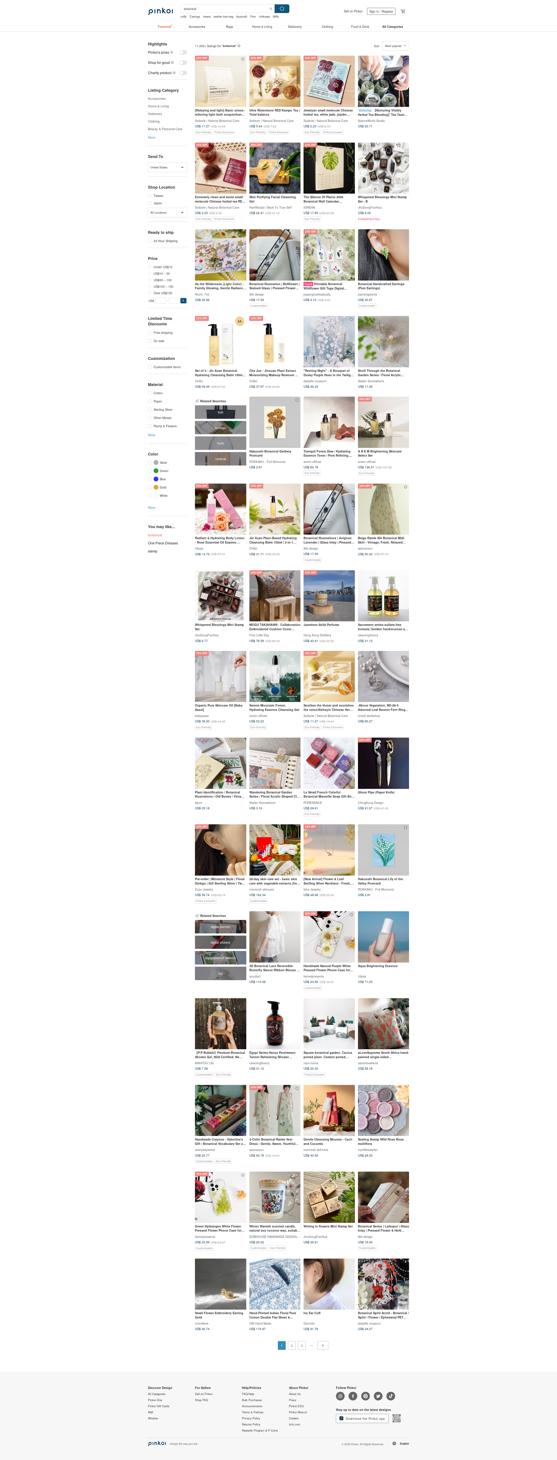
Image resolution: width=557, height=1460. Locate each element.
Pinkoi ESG (296, 1406)
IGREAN (309, 207)
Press (292, 1400)
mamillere (201, 1323)
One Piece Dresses (163, 542)
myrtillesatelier (368, 1149)
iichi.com (294, 1424)
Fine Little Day (259, 635)
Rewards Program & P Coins (260, 1430)
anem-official (312, 461)
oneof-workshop (369, 715)
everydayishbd (205, 1149)
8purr (198, 802)
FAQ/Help (248, 1393)
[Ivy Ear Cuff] (329, 1284)
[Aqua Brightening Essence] (383, 937)
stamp (152, 551)
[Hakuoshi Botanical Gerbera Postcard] (275, 422)
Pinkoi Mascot (298, 1412)
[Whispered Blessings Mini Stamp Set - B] (383, 168)
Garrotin (309, 1323)
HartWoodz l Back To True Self (270, 207)
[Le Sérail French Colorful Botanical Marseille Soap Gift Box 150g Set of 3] (329, 763)
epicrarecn (365, 548)
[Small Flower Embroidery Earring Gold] (220, 1284)
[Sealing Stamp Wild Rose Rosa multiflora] (383, 1110)
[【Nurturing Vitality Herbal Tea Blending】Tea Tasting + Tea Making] (383, 81)
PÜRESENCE (313, 802)
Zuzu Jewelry (204, 889)
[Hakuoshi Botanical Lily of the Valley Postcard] (383, 850)
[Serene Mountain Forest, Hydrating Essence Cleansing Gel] (275, 676)
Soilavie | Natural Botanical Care (217, 120)
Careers (294, 1418)
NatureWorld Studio (371, 120)
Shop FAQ (201, 1400)
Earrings (195, 16)
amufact (254, 976)
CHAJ (199, 381)
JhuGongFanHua (370, 207)
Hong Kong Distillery (317, 635)
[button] (183, 300)
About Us (295, 1393)
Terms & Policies (252, 1412)
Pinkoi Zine (155, 1400)
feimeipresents (314, 976)
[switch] (167, 52)
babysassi (202, 715)
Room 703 (202, 294)
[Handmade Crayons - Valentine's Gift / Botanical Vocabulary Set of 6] (220, 1110)
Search (282, 8)
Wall (150, 1412)
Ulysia (199, 548)
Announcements (252, 1406)
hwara (207, 16)
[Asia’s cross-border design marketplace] (160, 11)
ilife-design (256, 294)
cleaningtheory (368, 635)
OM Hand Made (260, 1323)
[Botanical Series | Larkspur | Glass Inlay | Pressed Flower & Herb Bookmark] (383, 1197)
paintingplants (367, 294)
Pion (253, 16)
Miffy (276, 16)
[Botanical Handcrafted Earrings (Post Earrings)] (383, 255)
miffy (184, 16)
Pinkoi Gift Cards (158, 1406)
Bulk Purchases (252, 1400)
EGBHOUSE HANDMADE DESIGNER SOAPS (280, 1236)
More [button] (151, 137)
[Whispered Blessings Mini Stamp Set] (220, 596)
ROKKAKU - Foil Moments (267, 461)
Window (153, 1418)
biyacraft (241, 16)
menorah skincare (261, 889)
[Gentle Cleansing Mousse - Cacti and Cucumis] (329, 1110)
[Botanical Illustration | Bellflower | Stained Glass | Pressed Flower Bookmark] (275, 255)
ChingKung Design (371, 802)
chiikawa (264, 16)
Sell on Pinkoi (353, 11)
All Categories (157, 1393)
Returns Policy (251, 1424)
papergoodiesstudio (317, 294)
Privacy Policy (251, 1418)
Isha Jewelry (312, 889)
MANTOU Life (204, 1063)
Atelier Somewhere (371, 381)
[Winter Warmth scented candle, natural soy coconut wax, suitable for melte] (275, 1197)
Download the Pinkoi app (365, 1418)
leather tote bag (223, 16)
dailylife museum (315, 381)
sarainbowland (368, 1063)
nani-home (311, 1063)
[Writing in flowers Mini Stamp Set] (329, 1197)
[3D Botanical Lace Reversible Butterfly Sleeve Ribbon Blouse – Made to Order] (275, 937)
